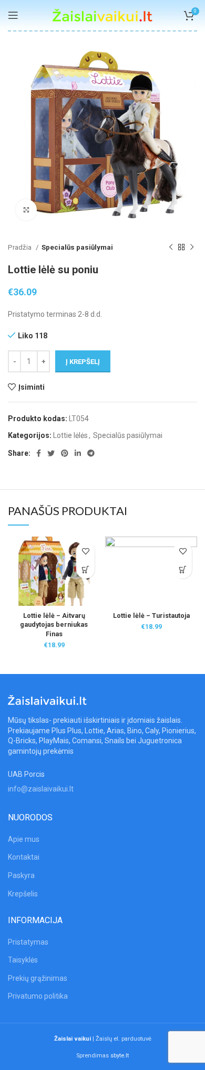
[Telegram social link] (91, 453)
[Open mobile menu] (13, 15)
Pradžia (20, 247)
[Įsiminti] (85, 551)
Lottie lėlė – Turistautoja (151, 615)
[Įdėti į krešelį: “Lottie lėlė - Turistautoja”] (182, 569)
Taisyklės (23, 960)
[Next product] (192, 247)
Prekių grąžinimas (37, 978)
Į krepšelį (83, 362)
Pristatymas (28, 942)
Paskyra (21, 875)
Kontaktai (23, 857)
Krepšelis (23, 894)
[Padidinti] (26, 209)
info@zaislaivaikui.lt (41, 789)
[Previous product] (171, 247)
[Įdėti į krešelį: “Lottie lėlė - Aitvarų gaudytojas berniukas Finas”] (85, 569)
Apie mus (23, 839)
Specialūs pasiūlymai (77, 247)
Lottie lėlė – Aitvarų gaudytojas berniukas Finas (54, 625)
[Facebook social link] (38, 453)
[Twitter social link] (51, 453)
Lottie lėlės (70, 435)
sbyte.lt (119, 1055)
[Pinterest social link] (64, 453)
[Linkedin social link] (77, 453)
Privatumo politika (38, 996)
